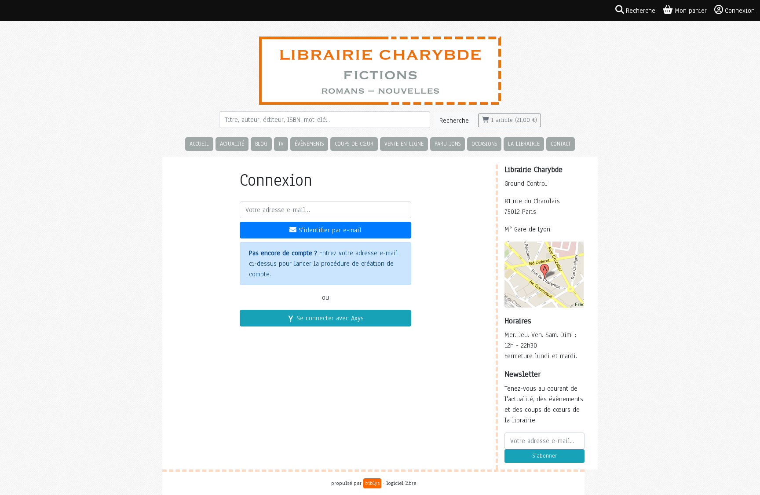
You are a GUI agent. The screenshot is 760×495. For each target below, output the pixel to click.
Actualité (232, 143)
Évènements (309, 143)
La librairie (524, 143)
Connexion (740, 10)
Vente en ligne (404, 143)
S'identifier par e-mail (329, 230)
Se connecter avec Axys (329, 318)
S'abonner (544, 456)
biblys (372, 483)
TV (281, 143)
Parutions (447, 143)
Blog (261, 143)
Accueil (199, 143)
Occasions (484, 143)
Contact (560, 143)
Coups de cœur (354, 143)
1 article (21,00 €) (513, 120)
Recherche (454, 120)
